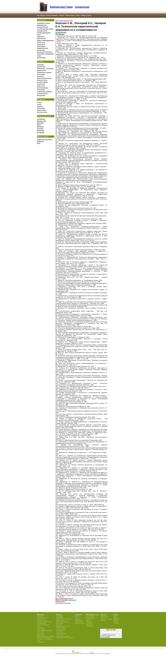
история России (42, 27)
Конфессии (41, 99)
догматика (40, 76)
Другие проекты (42, 136)
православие (41, 110)
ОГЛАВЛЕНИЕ (60, 32)
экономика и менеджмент (45, 54)
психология (82, 6)
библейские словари (44, 72)
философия (41, 46)
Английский (41, 119)
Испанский (40, 130)
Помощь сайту (86, 15)
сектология (41, 89)
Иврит (39, 125)
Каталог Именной (52, 15)
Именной (103, 617)
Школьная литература (44, 52)
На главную (41, 15)
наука (39, 34)
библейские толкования (45, 68)
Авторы (62, 15)
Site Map (116, 623)
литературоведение (44, 33)
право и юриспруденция (45, 40)
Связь (78, 15)
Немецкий (40, 123)
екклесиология (42, 80)
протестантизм (42, 112)
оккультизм (41, 84)
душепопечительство (44, 78)
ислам (39, 104)
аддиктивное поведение (63, 603)
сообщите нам (107, 653)
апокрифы (40, 65)
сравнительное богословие (64, 637)
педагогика (40, 36)
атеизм (39, 102)
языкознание (41, 58)
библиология (41, 70)
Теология (40, 61)
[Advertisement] (45, 177)
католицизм (41, 108)
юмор (39, 56)
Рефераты (40, 141)
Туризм (116, 617)
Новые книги (70, 15)
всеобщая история (43, 23)
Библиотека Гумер (61, 6)
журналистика (42, 25)
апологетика (41, 66)
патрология (41, 86)
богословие (41, 74)
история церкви (42, 82)
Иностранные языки (44, 116)
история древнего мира (45, 29)
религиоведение (42, 88)
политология (41, 38)
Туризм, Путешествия (44, 139)
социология (41, 44)
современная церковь (44, 91)
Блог (38, 143)
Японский (40, 127)
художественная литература (45, 636)
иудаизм (40, 106)
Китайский (40, 132)
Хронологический (106, 619)
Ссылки (116, 620)
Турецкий (40, 128)
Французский (41, 121)
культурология (42, 31)
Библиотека (41, 20)
